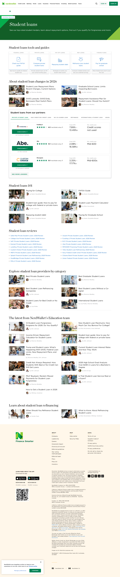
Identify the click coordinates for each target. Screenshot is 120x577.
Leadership (55, 439)
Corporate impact (57, 444)
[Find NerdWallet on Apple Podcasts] (99, 477)
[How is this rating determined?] (62, 127)
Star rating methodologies (56, 453)
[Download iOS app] (21, 479)
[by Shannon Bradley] (27, 92)
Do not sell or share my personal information (95, 452)
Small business (72, 3)
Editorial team (56, 456)
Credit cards (21, 3)
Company (55, 436)
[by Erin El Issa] (80, 370)
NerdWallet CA (76, 568)
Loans (39, 3)
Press (53, 459)
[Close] (41, 562)
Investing (64, 3)
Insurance (45, 3)
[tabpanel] (60, 146)
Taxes (80, 3)
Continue (35, 570)
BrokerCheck (62, 530)
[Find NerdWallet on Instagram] (96, 477)
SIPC (57, 525)
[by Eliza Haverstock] (80, 206)
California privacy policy (95, 446)
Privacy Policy (64, 527)
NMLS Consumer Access (58, 486)
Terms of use (92, 436)
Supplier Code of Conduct (93, 439)
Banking (29, 3)
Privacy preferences (94, 448)
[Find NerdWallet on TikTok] (102, 477)
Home (34, 3)
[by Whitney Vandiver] (27, 393)
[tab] (20, 117)
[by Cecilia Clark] (27, 416)
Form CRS (78, 526)
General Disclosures (73, 529)
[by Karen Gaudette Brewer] (27, 194)
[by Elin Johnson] (80, 92)
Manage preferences (20, 570)
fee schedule (82, 529)
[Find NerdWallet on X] (89, 477)
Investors (55, 464)
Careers (54, 441)
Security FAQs (74, 439)
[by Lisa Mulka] (27, 306)
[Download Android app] (33, 479)
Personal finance (55, 3)
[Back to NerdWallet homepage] (10, 11)
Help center (73, 436)
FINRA (53, 525)
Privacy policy (92, 443)
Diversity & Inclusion (58, 446)
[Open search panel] (97, 4)
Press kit (54, 461)
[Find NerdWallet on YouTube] (92, 477)
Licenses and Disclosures (72, 486)
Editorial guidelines (58, 449)
